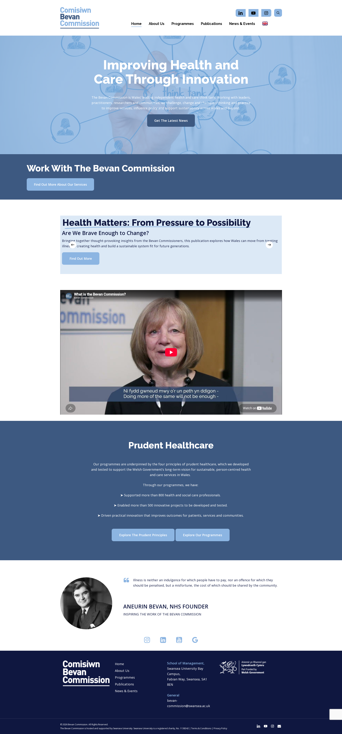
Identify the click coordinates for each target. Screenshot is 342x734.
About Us (122, 670)
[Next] (269, 244)
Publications (124, 684)
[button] (171, 120)
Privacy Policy (220, 728)
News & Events (126, 691)
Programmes (125, 677)
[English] (265, 23)
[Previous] (72, 244)
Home (119, 664)
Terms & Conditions (201, 728)
